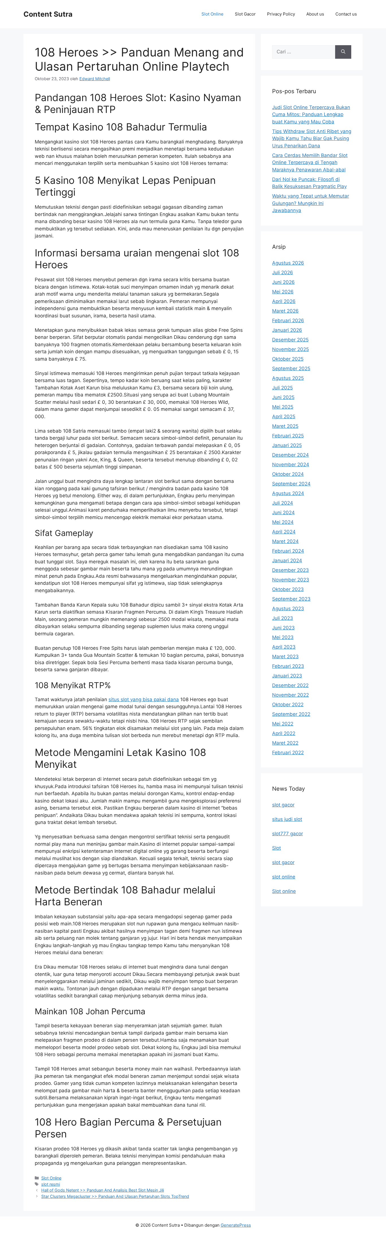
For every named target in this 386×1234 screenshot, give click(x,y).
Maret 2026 (285, 311)
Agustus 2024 (288, 493)
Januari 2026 (287, 330)
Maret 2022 (285, 743)
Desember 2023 (290, 570)
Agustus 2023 (288, 608)
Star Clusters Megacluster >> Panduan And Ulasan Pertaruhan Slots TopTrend (115, 1196)
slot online (283, 877)
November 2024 (290, 464)
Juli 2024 (282, 503)
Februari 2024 (288, 551)
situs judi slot (287, 819)
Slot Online (212, 14)
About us (315, 14)
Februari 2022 (288, 752)
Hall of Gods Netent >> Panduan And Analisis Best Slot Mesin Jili (102, 1190)
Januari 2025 (287, 445)
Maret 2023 (285, 656)
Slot (276, 848)
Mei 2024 (283, 522)
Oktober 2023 (288, 589)
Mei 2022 (282, 724)
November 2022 (290, 695)
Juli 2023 (282, 618)
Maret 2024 (285, 541)
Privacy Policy (281, 14)
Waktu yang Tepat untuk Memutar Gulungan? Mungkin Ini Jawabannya (310, 203)
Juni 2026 (283, 282)
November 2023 (290, 580)
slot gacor (283, 805)
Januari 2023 (287, 676)
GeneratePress (236, 1225)
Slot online (284, 891)
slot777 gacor (287, 833)
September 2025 (291, 368)
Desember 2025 (290, 340)
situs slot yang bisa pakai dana (144, 699)
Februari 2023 (288, 666)
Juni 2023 (283, 628)
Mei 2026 (283, 292)
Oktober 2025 (287, 359)
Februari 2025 (288, 436)
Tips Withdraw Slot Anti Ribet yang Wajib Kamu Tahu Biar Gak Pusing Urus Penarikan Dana (311, 138)
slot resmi (50, 1184)
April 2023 (284, 647)
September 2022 (291, 714)
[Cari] (343, 52)
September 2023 (291, 599)
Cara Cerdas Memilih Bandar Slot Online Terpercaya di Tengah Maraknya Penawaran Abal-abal (310, 162)
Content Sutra (48, 14)
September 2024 (291, 484)
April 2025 (283, 416)
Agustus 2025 (288, 378)
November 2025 (290, 349)
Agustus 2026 (288, 263)
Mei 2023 (283, 637)
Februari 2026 (288, 320)
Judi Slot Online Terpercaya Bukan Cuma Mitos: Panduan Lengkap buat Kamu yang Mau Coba (311, 114)
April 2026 (284, 301)
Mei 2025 (282, 407)
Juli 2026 (282, 272)
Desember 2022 (290, 685)
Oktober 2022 (287, 704)
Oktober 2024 (288, 474)
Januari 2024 (287, 560)
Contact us (346, 14)
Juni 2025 (283, 397)
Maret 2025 (285, 426)
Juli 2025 (282, 388)
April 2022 (283, 733)
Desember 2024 (290, 455)
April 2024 (284, 532)
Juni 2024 (283, 512)
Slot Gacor (245, 14)
